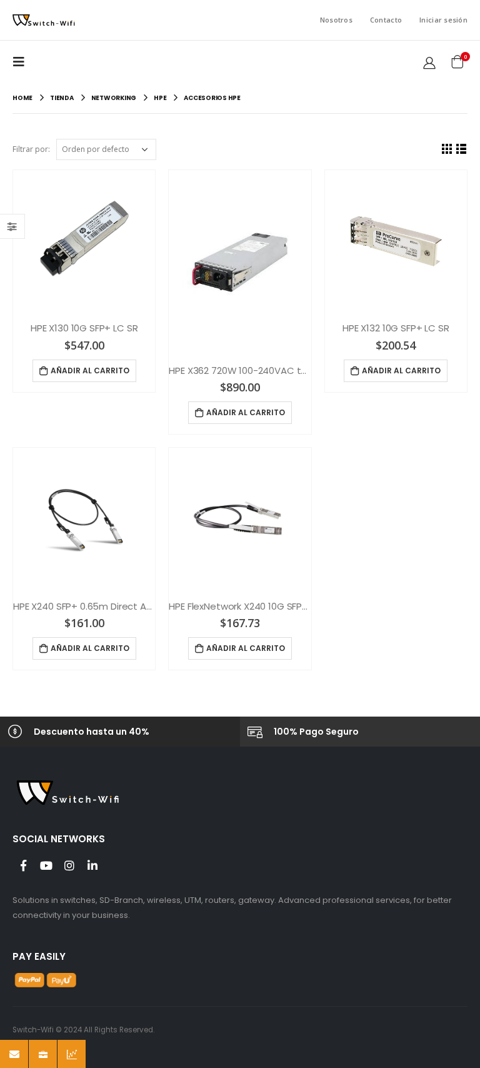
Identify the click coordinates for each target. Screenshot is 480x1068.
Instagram (69, 865)
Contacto (386, 19)
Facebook (23, 865)
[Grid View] (447, 148)
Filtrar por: (31, 149)
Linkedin (92, 865)
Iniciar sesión (443, 19)
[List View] (462, 148)
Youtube (46, 865)
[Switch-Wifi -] (43, 20)
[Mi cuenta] (429, 61)
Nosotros (336, 19)
